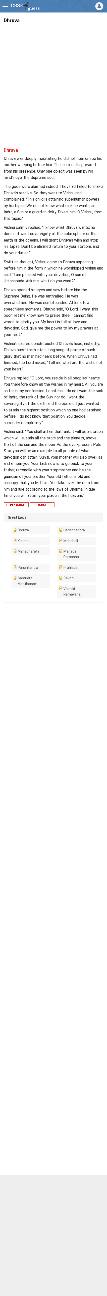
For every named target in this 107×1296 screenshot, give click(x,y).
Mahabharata (28, 551)
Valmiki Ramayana (72, 591)
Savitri (68, 578)
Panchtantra (28, 568)
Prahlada (70, 568)
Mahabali (70, 541)
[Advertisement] (53, 81)
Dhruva (23, 530)
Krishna (24, 541)
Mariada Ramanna (71, 554)
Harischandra (74, 530)
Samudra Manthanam (27, 581)
